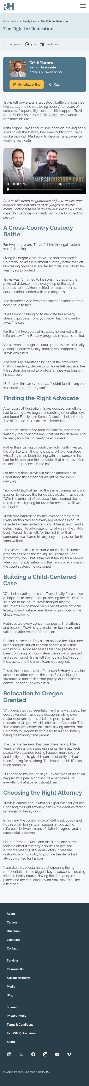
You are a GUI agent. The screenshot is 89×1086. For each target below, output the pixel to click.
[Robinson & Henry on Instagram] (45, 1055)
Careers (12, 922)
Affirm (11, 1042)
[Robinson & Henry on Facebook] (33, 1055)
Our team (13, 931)
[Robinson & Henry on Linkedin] (9, 1055)
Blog (10, 995)
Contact (12, 948)
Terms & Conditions (20, 1024)
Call (56, 84)
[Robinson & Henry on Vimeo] (69, 1055)
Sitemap (12, 1007)
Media (11, 986)
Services (13, 960)
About (11, 913)
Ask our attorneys (18, 978)
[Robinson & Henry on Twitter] (21, 1055)
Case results (10, 21)
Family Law (29, 21)
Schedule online (29, 84)
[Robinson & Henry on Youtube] (57, 1055)
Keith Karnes (41, 62)
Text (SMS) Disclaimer (21, 1033)
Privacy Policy (16, 1016)
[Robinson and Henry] (8, 7)
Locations (13, 939)
